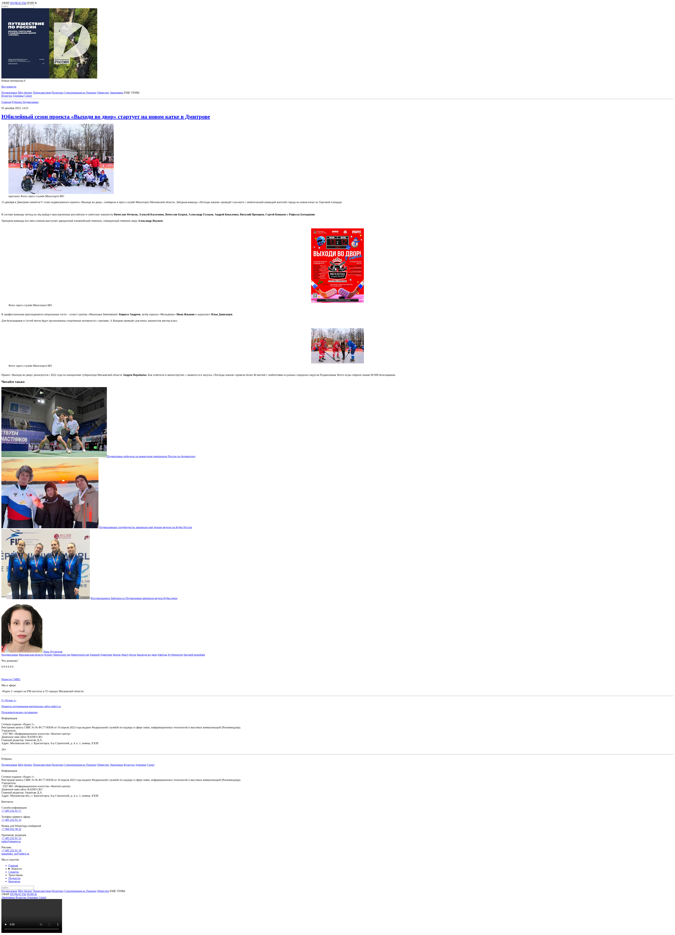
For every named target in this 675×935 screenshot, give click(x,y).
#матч (124, 654)
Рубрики (17, 102)
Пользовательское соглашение (19, 712)
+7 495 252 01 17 (11, 810)
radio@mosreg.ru (11, 841)
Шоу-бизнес (25, 92)
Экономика (116, 92)
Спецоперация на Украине (80, 92)
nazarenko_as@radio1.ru (15, 853)
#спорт (48, 654)
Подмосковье (9, 92)
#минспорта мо (80, 654)
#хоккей (95, 654)
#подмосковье (9, 654)
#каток (117, 654)
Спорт (28, 95)
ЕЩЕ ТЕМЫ (131, 92)
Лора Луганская (52, 651)
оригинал (14, 196)
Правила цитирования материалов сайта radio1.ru (31, 706)
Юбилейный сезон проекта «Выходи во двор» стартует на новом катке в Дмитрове (105, 116)
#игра (132, 654)
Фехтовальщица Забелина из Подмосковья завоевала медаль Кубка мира (134, 598)
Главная (6, 102)
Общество (103, 92)
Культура (6, 95)
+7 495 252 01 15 (11, 819)
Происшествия (42, 92)
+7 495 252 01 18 (11, 850)
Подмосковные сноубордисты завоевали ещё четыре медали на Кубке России (145, 527)
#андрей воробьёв (194, 654)
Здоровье (18, 95)
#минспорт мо (61, 654)
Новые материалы (13, 80)
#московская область (31, 654)
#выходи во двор (147, 654)
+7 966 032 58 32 (11, 829)
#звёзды (162, 654)
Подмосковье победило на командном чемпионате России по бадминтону (151, 456)
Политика (57, 92)
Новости (16, 868)
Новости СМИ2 (10, 679)
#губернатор (175, 654)
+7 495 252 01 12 (11, 838)
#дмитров (106, 654)
